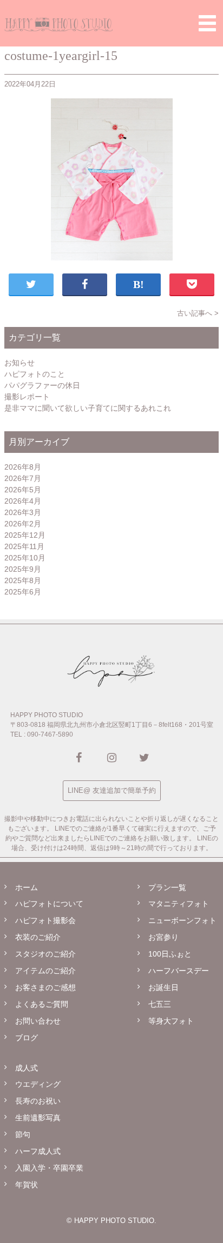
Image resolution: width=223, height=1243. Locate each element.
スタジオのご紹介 (45, 954)
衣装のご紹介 (38, 937)
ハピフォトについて (49, 903)
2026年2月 (22, 523)
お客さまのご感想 (45, 987)
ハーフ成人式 (38, 1151)
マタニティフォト (178, 903)
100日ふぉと (170, 954)
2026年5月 (22, 489)
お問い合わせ (38, 1021)
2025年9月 (22, 569)
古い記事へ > (198, 313)
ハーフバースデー (178, 970)
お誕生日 (163, 987)
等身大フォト (171, 1021)
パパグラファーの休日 (42, 385)
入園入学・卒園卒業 (49, 1168)
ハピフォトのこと (34, 374)
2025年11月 (24, 546)
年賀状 (26, 1184)
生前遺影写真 (38, 1117)
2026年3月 (22, 512)
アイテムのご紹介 (45, 970)
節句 (22, 1134)
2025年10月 (24, 557)
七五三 (159, 1004)
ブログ (26, 1037)
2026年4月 (22, 501)
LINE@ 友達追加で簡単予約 (112, 790)
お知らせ (19, 362)
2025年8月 (22, 580)
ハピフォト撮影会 (45, 920)
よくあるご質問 (41, 1004)
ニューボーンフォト (182, 920)
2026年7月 (22, 478)
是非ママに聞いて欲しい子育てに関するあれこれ (87, 408)
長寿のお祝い (38, 1101)
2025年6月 (22, 591)
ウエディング (38, 1084)
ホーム (26, 887)
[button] (207, 23)
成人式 (26, 1068)
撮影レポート (27, 396)
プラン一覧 (167, 887)
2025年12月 (24, 535)
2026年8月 (22, 467)
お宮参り (163, 937)
